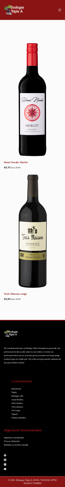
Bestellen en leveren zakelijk (16, 445)
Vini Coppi (15, 410)
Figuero (14, 414)
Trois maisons (17, 407)
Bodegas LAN (17, 396)
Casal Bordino (17, 399)
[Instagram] (32, 464)
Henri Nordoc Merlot (16, 162)
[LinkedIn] (32, 460)
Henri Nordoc (17, 403)
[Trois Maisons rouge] (32, 231)
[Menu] (59, 10)
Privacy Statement (12, 441)
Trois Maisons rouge (15, 293)
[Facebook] (32, 455)
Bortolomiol (16, 389)
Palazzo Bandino (18, 418)
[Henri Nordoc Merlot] (32, 100)
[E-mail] (32, 469)
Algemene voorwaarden (14, 437)
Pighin (14, 392)
